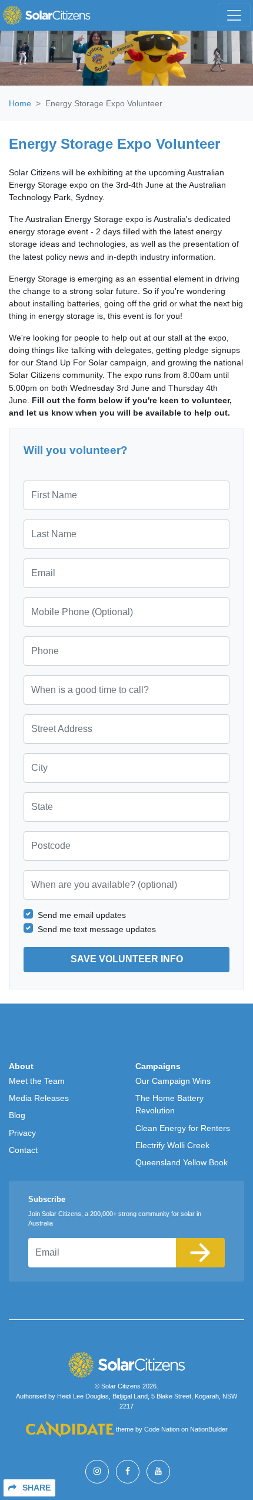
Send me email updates (82, 915)
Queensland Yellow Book (181, 1162)
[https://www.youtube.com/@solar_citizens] (158, 1471)
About (21, 1066)
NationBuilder (209, 1429)
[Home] (46, 15)
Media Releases (39, 1098)
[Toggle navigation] (234, 15)
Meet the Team (37, 1081)
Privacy (22, 1133)
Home (20, 103)
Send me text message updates (97, 929)
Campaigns (158, 1066)
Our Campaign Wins (173, 1081)
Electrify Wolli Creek (172, 1145)
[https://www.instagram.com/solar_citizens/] (97, 1471)
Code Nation (161, 1429)
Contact (23, 1150)
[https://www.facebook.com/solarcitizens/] (127, 1471)
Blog (17, 1115)
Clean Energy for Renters (182, 1128)
